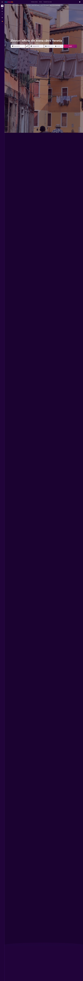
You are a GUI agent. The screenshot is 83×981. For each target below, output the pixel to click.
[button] (2, 2)
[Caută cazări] (2, 8)
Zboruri (12, 5)
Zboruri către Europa (18, 5)
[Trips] (2, 17)
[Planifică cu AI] (2, 14)
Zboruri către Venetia (44, 5)
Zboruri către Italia (27, 5)
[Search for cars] (2, 11)
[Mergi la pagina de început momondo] (9, 2)
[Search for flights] (2, 6)
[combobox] (14, 43)
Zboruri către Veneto (35, 5)
